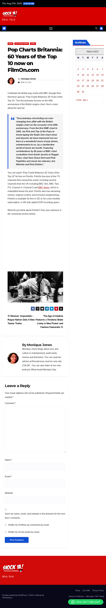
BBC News (43, 187)
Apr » (85, 100)
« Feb (78, 100)
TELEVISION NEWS (21, 43)
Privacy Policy (98, 590)
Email (8, 476)
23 (78, 86)
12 (92, 75)
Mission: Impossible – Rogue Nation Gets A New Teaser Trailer (21, 320)
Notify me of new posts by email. (24, 532)
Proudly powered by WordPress (15, 595)
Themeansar (7, 598)
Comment (10, 403)
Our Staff (86, 590)
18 (88, 80)
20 (97, 80)
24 (83, 86)
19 (92, 80)
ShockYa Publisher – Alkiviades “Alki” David (86, 596)
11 (88, 75)
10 (83, 75)
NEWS (10, 43)
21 (102, 80)
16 (78, 80)
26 (92, 86)
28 (102, 86)
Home (77, 590)
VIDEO (33, 43)
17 (83, 80)
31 (83, 92)
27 (97, 86)
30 (78, 92)
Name (8, 460)
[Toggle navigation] (50, 28)
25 (88, 86)
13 (97, 75)
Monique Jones (28, 79)
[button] (96, 28)
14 (102, 75)
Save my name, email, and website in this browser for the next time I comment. (35, 516)
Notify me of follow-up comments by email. (28, 525)
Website (9, 493)
